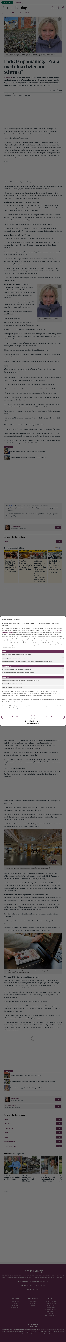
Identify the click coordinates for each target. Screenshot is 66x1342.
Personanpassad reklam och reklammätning (13, 658)
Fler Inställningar (16, 717)
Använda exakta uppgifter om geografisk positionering (16, 669)
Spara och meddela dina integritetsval (12, 687)
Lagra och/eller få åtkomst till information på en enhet (16, 654)
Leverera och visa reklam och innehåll (12, 683)
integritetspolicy (19, 708)
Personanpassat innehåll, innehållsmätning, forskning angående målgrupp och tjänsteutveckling (27, 661)
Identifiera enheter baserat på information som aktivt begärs (18, 672)
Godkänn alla (49, 717)
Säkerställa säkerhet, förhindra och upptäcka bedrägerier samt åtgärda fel (21, 680)
